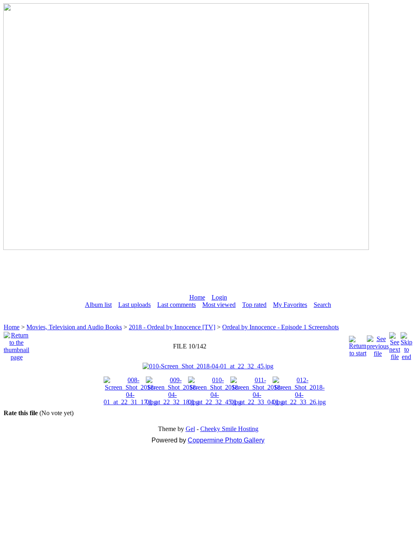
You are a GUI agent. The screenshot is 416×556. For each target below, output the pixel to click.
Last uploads (134, 304)
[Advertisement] (208, 268)
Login (219, 297)
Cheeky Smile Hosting (229, 428)
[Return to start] (357, 344)
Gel (190, 428)
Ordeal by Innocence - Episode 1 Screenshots (280, 327)
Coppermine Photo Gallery (226, 440)
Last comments (176, 304)
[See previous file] (378, 344)
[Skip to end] (406, 344)
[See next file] (394, 344)
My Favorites (290, 304)
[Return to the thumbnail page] (16, 344)
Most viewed (219, 304)
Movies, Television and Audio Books (74, 327)
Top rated (254, 304)
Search (322, 304)
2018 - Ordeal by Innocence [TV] (172, 327)
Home (197, 297)
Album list (98, 304)
